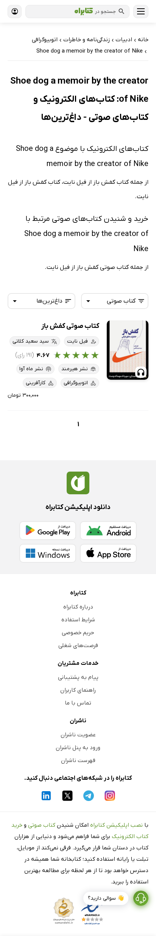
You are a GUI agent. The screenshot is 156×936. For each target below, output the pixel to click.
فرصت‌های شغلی (78, 645)
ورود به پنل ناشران (78, 747)
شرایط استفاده (78, 620)
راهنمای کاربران (78, 690)
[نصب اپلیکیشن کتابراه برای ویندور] (47, 553)
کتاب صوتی (41, 825)
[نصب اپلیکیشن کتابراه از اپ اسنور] (108, 553)
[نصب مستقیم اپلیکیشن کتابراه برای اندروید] (108, 530)
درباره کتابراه (78, 607)
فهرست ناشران (78, 760)
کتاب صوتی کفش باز (70, 326)
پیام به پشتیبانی (78, 677)
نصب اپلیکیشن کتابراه (116, 825)
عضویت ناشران (78, 735)
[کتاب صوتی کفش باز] (127, 350)
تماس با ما (78, 703)
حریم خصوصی (78, 632)
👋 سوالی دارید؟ (106, 898)
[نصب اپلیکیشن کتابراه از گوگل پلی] (47, 530)
